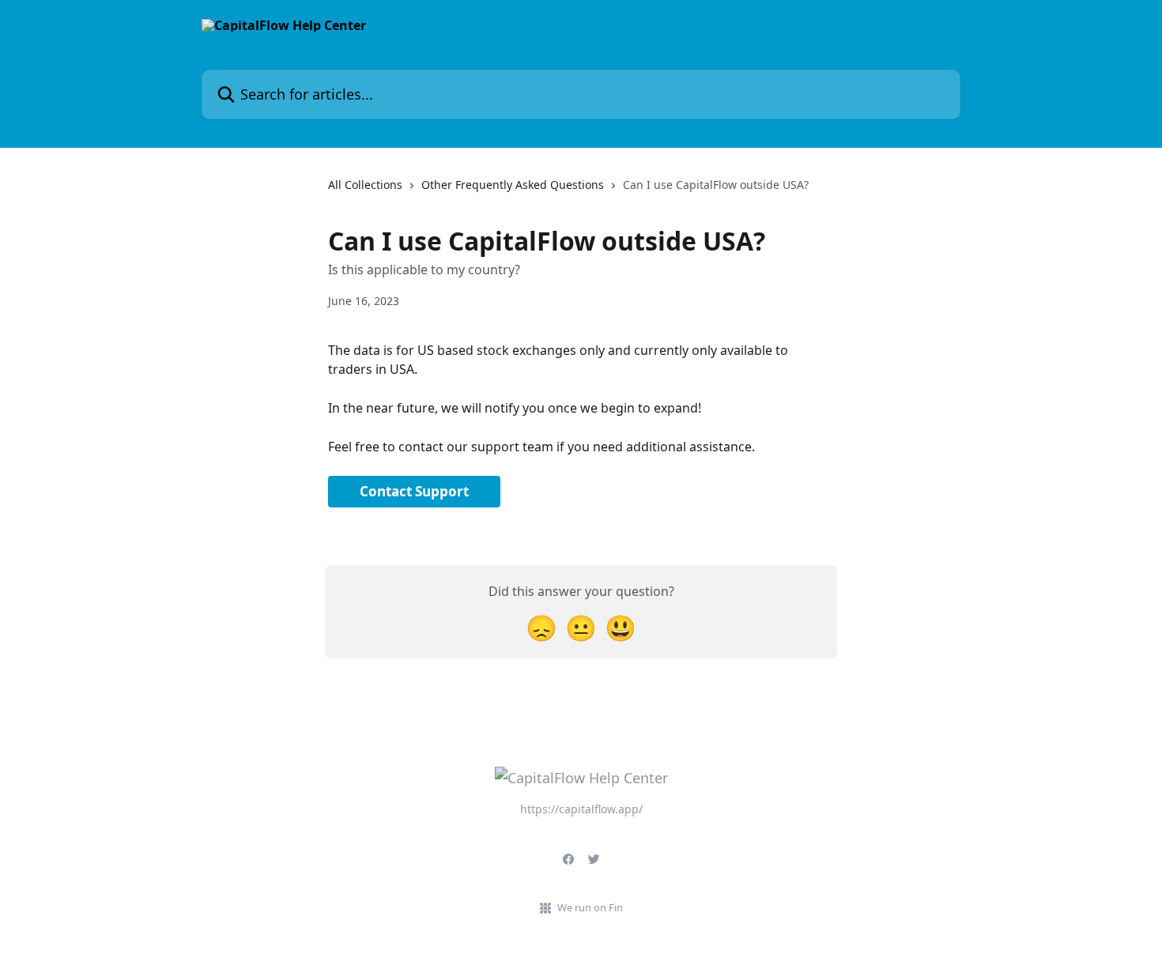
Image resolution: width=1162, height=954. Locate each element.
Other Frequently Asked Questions (512, 184)
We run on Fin (590, 907)
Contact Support (414, 491)
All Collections (365, 184)
